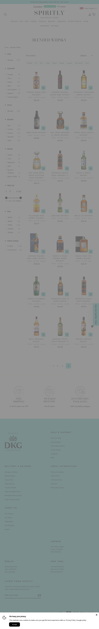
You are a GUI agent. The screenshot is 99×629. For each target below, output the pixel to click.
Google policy (81, 620)
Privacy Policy (71, 620)
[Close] (96, 615)
